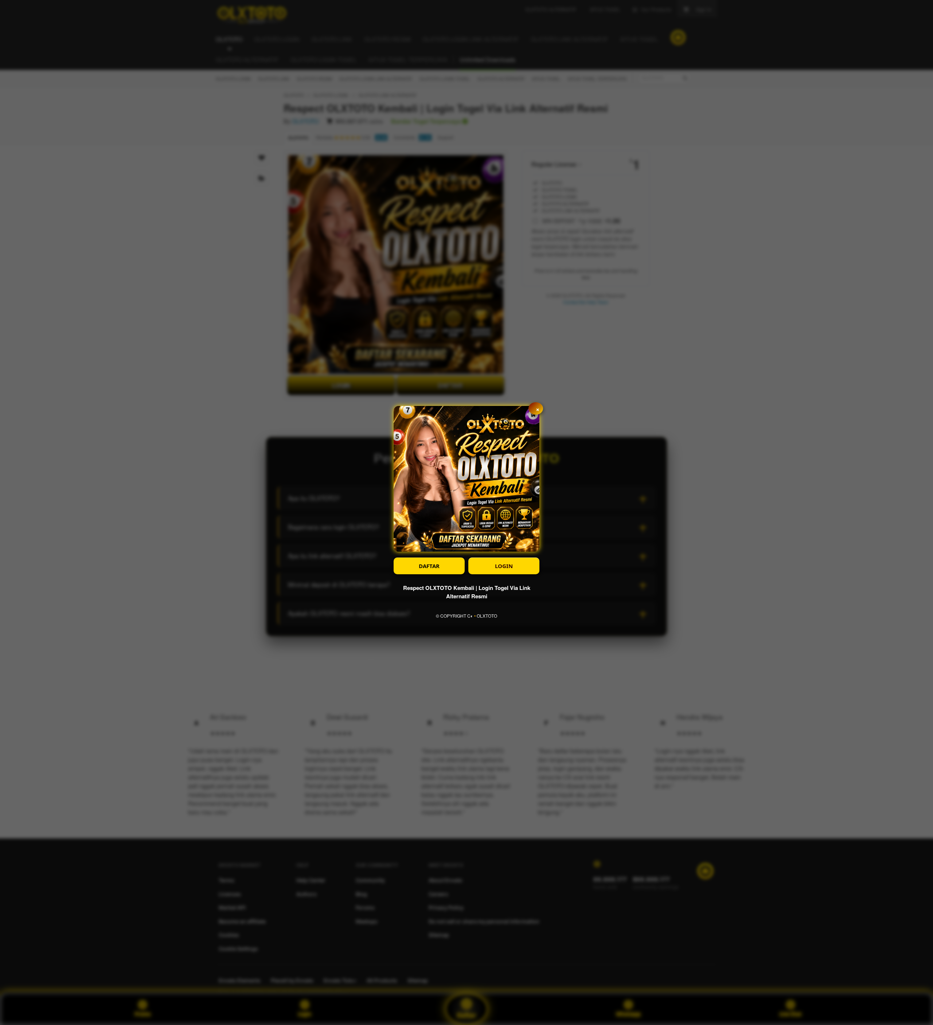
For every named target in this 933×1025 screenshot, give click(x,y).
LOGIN (504, 566)
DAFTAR (429, 566)
